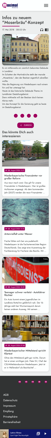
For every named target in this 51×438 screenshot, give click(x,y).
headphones (42, 30)
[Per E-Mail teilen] (35, 116)
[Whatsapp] (18, 381)
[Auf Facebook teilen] (16, 116)
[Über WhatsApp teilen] (29, 116)
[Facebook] (25, 381)
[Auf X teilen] (22, 116)
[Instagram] (31, 381)
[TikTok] (5, 388)
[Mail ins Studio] (5, 381)
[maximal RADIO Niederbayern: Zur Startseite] (22, 5)
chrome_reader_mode (47, 30)
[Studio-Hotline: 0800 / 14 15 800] (12, 381)
